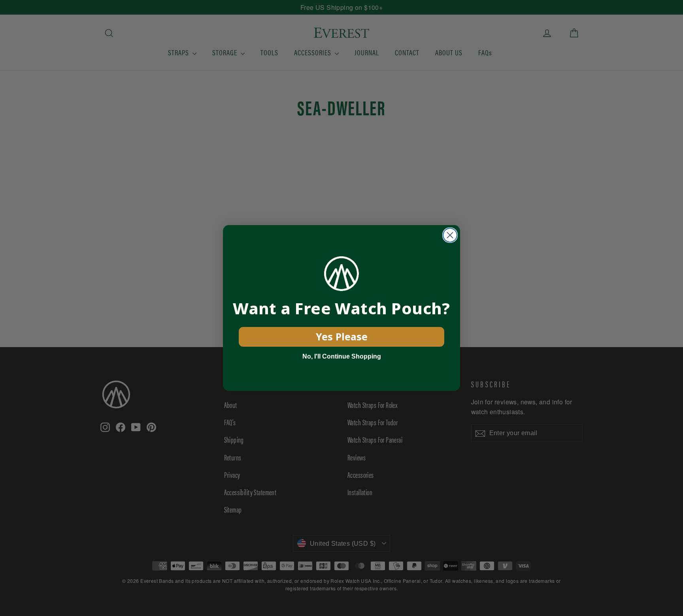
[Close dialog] (450, 235)
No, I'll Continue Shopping (341, 356)
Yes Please (342, 336)
